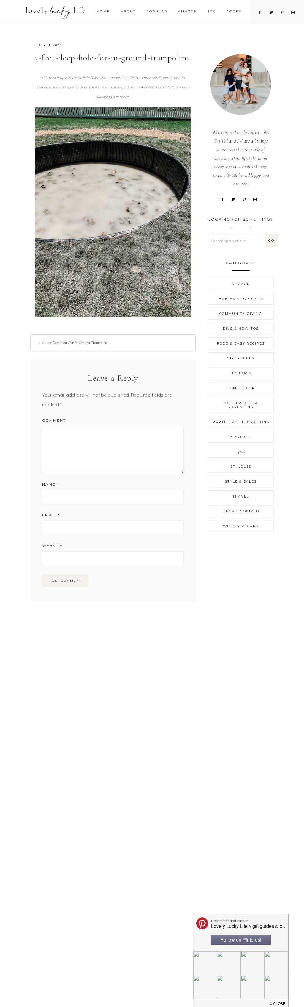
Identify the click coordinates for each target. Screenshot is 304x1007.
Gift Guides (240, 358)
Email (51, 515)
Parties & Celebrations (241, 422)
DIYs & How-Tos (241, 328)
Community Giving (240, 314)
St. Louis (240, 467)
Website (52, 545)
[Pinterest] (246, 199)
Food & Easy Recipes (241, 343)
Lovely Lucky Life (55, 12)
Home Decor (241, 388)
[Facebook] (224, 199)
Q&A (241, 452)
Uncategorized (241, 511)
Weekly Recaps (241, 526)
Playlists (240, 437)
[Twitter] (235, 199)
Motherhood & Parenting (241, 405)
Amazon (241, 284)
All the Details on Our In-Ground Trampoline (74, 342)
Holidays (240, 373)
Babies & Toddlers (241, 299)
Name (50, 484)
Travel (240, 496)
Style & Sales (241, 481)
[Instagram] (257, 199)
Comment (54, 420)
